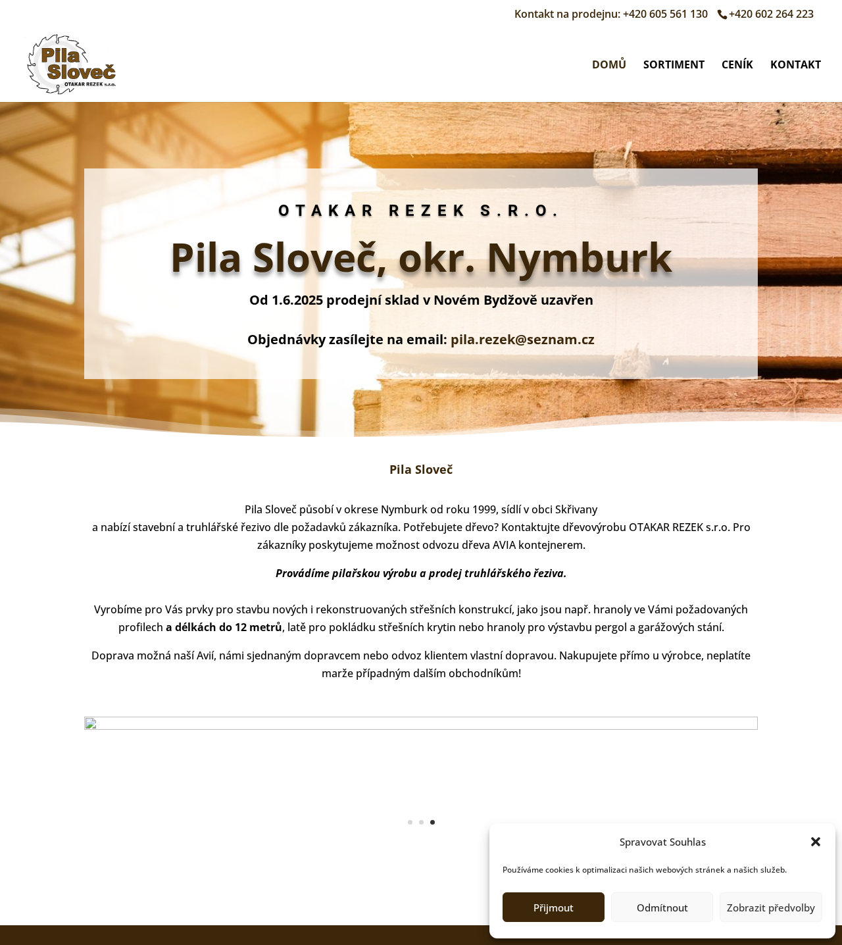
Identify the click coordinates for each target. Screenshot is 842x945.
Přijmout (553, 907)
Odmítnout (662, 907)
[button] (815, 841)
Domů (609, 66)
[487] (421, 726)
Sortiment (674, 66)
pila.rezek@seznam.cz (523, 339)
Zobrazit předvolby (771, 907)
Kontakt (795, 66)
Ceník (737, 66)
